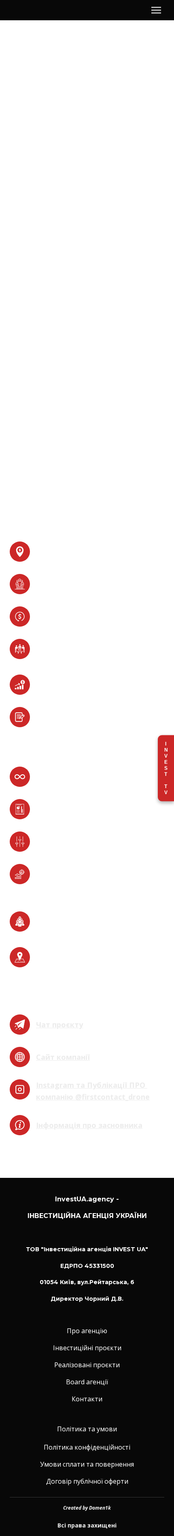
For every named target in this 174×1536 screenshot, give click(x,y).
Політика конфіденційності (87, 1447)
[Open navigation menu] (156, 10)
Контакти (87, 1398)
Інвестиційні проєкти (87, 1347)
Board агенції (87, 1381)
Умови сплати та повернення (87, 1464)
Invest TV (166, 768)
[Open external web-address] (20, 1024)
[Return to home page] (38, 10)
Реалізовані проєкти (87, 1364)
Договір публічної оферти (87, 1481)
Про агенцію (87, 1330)
